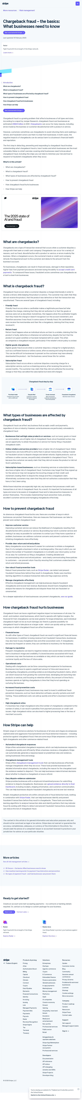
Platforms (46, 994)
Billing (25, 972)
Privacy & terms (67, 980)
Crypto (25, 986)
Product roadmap (68, 1004)
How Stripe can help (10, 105)
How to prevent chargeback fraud (15, 97)
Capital (25, 974)
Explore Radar (8, 936)
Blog (63, 969)
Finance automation (49, 980)
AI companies (47, 999)
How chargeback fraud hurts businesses (18, 101)
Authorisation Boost (30, 969)
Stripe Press (66, 1012)
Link (24, 1005)
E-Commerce (47, 974)
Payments (26, 1013)
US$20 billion (18, 124)
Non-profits (47, 1024)
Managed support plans (70, 1026)
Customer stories (68, 966)
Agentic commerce (49, 969)
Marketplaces (47, 988)
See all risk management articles (15, 862)
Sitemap (65, 990)
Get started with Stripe (13, 32)
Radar (25, 1019)
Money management (50, 991)
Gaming (45, 1008)
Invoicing (26, 999)
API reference (47, 1061)
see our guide (67, 596)
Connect (26, 983)
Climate (25, 980)
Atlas (24, 966)
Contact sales (22, 912)
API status (46, 1064)
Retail (44, 1032)
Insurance (46, 1016)
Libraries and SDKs (49, 1070)
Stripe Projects (48, 1072)
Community (66, 972)
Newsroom (66, 1009)
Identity (25, 997)
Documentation (48, 1059)
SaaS (44, 997)
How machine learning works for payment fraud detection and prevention (33, 871)
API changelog (47, 1067)
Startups (46, 966)
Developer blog (48, 1075)
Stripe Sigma (27, 1025)
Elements (26, 991)
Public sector (47, 1029)
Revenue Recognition (30, 1022)
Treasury (26, 1033)
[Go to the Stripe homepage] (5, 960)
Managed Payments (30, 1008)
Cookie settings (67, 993)
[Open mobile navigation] (78, 4)
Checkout (26, 977)
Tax (24, 1027)
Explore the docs (49, 936)
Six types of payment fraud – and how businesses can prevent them (31, 874)
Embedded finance (49, 977)
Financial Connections (30, 994)
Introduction (8, 82)
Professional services (50, 1027)
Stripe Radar (43, 570)
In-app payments (48, 986)
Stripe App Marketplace (51, 1043)
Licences (65, 988)
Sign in (64, 1031)
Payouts (26, 1016)
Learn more (7, 53)
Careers (65, 1007)
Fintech (45, 1005)
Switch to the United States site (42, 1095)
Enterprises (47, 963)
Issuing (25, 1002)
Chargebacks (36, 124)
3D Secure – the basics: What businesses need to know (26, 868)
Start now (8, 912)
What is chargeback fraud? (13, 90)
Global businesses (49, 983)
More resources (10, 10)
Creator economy (49, 1002)
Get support (66, 1023)
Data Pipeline (27, 988)
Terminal (26, 1030)
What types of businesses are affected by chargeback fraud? (25, 94)
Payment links (28, 1011)
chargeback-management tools (29, 763)
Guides (64, 963)
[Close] (78, 1089)
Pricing (25, 963)
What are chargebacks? (12, 86)
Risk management (27, 10)
